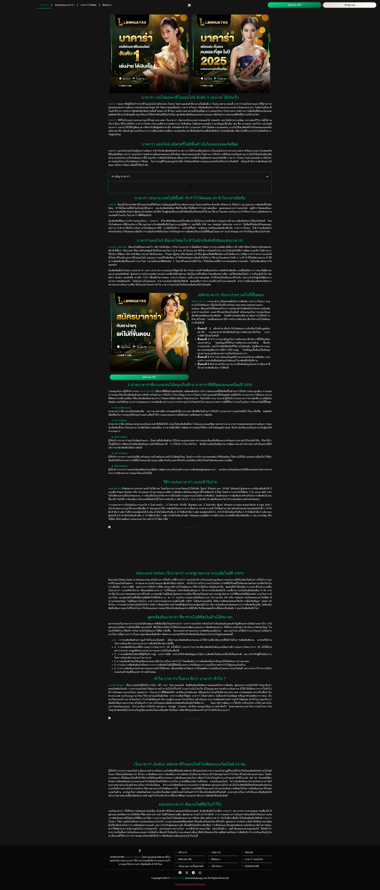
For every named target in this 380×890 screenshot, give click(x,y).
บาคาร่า (44, 5)
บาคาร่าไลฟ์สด (88, 5)
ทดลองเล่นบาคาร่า (64, 5)
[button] (294, 5)
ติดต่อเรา (107, 5)
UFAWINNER (182, 884)
